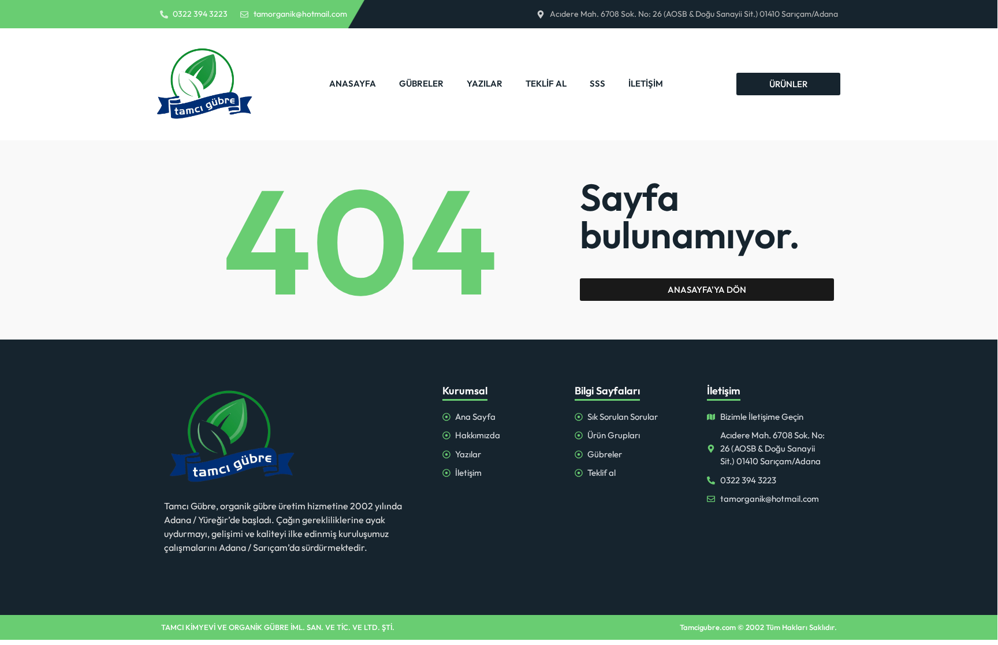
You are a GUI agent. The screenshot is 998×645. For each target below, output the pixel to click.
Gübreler (421, 83)
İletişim (645, 83)
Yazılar (484, 83)
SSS (597, 83)
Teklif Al (546, 83)
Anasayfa (352, 83)
